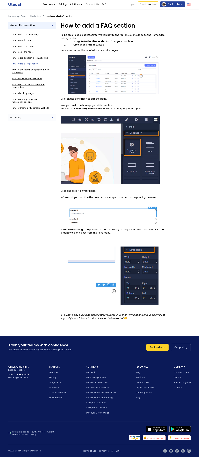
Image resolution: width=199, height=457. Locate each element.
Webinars (140, 377)
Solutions (74, 4)
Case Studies (142, 382)
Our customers (181, 372)
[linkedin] (177, 451)
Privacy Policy (106, 451)
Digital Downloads (145, 387)
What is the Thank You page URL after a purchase (31, 71)
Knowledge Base (17, 16)
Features (48, 4)
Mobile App (54, 387)
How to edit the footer (23, 51)
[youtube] (171, 451)
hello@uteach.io (16, 370)
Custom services (57, 392)
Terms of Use (89, 451)
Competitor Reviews (96, 407)
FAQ (104, 4)
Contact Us (92, 4)
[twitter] (183, 451)
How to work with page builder (27, 78)
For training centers (96, 377)
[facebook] (165, 451)
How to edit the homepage (25, 34)
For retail (90, 372)
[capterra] (134, 437)
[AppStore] (156, 429)
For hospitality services (97, 387)
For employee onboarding (99, 397)
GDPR (118, 451)
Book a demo (175, 4)
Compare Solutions (96, 402)
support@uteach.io (18, 377)
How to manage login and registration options (25, 100)
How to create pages (22, 40)
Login (131, 4)
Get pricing (180, 347)
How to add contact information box (30, 57)
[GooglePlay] (180, 429)
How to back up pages (23, 93)
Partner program (182, 382)
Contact (178, 377)
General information (22, 25)
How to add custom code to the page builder (28, 86)
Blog (138, 372)
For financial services (97, 382)
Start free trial (148, 4)
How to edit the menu (23, 45)
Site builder (36, 16)
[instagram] (189, 451)
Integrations (55, 382)
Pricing (63, 4)
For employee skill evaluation (101, 392)
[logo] (15, 4)
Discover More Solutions (98, 412)
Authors (178, 387)
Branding (15, 117)
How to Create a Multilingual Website (30, 107)
